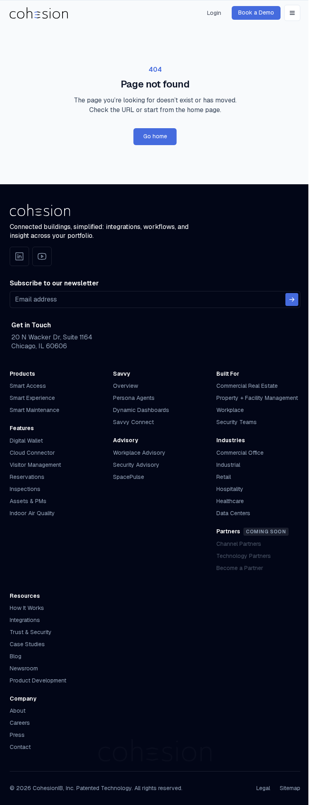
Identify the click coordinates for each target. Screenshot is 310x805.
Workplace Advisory (139, 452)
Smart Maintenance (34, 410)
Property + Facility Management (257, 397)
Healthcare (230, 501)
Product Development (38, 680)
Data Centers (233, 513)
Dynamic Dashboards (141, 410)
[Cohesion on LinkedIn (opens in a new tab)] (19, 256)
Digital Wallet (26, 440)
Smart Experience (32, 397)
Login (214, 13)
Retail (223, 477)
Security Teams (236, 422)
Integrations (25, 620)
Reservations (27, 477)
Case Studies (27, 644)
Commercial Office (240, 452)
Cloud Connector (32, 452)
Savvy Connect (133, 422)
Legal (263, 788)
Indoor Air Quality (32, 513)
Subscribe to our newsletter (54, 283)
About (17, 710)
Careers (20, 722)
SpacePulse (128, 477)
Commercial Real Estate (247, 385)
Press (17, 734)
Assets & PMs (28, 501)
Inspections (25, 489)
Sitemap (290, 788)
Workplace (230, 410)
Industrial (228, 464)
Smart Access (28, 385)
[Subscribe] (291, 299)
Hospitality (229, 489)
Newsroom (24, 668)
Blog (15, 656)
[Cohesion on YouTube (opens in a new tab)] (42, 256)
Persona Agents (134, 397)
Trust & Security (31, 632)
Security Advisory (136, 464)
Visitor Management (35, 464)
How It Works (27, 608)
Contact (20, 747)
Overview (125, 385)
